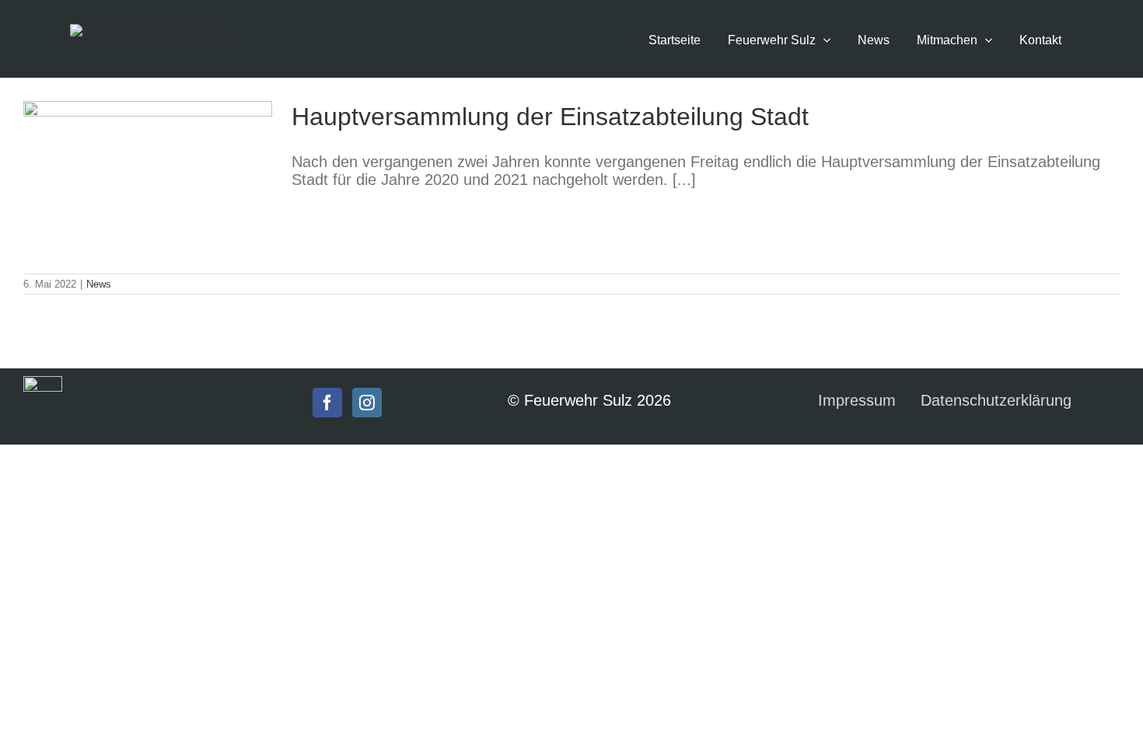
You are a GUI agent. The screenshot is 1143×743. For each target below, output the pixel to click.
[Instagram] (367, 402)
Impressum (857, 400)
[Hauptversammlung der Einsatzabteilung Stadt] (147, 179)
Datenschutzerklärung (996, 400)
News (98, 284)
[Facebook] (327, 402)
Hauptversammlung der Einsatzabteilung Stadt (550, 117)
